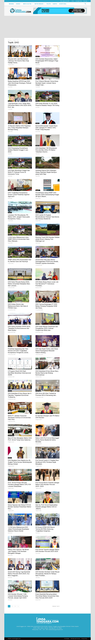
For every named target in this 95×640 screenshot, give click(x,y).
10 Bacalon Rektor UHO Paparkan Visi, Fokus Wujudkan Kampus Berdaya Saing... (19, 127)
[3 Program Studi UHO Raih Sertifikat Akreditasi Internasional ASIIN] (20, 363)
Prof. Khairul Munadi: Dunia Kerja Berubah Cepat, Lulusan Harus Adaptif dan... (46, 83)
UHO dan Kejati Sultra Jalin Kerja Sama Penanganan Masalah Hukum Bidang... (46, 350)
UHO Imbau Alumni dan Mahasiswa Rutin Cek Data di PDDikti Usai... (18, 306)
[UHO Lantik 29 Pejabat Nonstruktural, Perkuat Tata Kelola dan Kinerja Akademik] (47, 207)
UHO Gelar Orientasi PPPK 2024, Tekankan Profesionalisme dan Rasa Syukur (19, 328)
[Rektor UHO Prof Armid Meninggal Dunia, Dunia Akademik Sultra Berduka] (47, 430)
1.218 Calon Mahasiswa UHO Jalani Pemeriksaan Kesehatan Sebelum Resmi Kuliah (18, 529)
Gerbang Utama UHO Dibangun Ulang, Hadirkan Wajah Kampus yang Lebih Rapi (46, 172)
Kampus (55, 4)
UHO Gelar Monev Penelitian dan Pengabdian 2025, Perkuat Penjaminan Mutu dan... (46, 328)
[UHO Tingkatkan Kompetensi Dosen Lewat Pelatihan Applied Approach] (20, 185)
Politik (49, 4)
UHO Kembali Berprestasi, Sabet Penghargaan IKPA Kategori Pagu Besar (46, 61)
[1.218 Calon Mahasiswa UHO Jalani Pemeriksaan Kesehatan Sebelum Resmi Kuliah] (20, 519)
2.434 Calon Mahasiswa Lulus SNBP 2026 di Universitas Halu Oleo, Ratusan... (18, 239)
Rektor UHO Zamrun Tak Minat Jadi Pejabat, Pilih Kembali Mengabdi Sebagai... (18, 551)
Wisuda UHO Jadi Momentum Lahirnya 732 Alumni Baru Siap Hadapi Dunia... (18, 61)
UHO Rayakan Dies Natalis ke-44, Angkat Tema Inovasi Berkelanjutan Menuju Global (20, 462)
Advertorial (62, 4)
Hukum (18, 4)
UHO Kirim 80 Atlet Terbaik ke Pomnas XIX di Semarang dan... (46, 394)
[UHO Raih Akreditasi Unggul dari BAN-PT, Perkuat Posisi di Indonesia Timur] (20, 163)
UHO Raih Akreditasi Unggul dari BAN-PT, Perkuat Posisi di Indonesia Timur (19, 172)
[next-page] (18, 606)
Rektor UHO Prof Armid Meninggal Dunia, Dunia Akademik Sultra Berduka (47, 440)
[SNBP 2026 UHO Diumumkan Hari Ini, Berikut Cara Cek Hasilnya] (20, 252)
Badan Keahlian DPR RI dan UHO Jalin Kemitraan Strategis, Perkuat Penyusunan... (19, 83)
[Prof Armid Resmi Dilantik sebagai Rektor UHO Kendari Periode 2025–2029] (47, 475)
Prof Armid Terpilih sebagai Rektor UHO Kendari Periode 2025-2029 (47, 550)
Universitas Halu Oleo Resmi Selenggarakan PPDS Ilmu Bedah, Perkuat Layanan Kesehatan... (46, 261)
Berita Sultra (27, 4)
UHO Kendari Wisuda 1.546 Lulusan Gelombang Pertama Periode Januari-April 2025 (18, 596)
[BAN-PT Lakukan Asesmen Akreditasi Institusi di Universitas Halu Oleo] (20, 408)
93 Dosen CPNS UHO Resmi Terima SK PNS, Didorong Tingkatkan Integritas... (45, 529)
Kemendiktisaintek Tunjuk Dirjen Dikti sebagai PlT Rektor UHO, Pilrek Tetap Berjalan (46, 127)
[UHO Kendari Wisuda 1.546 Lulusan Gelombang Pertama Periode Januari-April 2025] (20, 586)
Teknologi (85, 1)
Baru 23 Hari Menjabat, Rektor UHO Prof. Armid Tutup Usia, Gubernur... (20, 439)
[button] (85, 4)
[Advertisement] (47, 27)
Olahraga (37, 234)
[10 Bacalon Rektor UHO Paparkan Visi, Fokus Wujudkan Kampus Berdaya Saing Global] (20, 118)
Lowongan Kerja (78, 1)
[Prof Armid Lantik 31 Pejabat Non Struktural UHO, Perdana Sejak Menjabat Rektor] (47, 452)
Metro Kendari (39, 4)
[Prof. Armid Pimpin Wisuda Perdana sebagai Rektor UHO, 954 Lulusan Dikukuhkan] (20, 475)
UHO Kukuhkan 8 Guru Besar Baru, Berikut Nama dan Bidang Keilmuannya (46, 373)
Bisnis (73, 1)
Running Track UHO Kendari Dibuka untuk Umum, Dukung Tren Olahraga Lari (47, 239)
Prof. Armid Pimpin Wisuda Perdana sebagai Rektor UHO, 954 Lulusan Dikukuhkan (19, 484)
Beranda (11, 4)
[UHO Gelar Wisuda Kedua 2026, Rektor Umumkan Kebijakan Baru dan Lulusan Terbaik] (20, 274)
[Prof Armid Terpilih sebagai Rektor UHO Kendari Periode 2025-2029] (47, 542)
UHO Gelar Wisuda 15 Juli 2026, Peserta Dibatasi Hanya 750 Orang (47, 104)
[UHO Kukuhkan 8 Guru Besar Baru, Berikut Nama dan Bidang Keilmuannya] (47, 363)
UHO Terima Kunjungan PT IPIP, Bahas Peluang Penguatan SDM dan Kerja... (46, 306)
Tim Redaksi (66, 638)
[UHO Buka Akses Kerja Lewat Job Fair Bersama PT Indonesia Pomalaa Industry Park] (47, 274)
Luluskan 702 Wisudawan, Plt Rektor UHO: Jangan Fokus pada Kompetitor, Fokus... (19, 217)
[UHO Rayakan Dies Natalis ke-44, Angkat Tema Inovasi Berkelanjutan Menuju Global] (20, 452)
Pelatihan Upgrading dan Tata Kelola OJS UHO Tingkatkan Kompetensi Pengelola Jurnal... (18, 350)
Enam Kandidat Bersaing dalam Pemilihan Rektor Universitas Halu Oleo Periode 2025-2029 (47, 596)
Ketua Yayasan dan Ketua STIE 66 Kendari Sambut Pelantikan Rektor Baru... (19, 507)
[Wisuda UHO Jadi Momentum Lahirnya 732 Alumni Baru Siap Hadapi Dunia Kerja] (20, 51)
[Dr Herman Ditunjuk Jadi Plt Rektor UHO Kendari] (47, 408)
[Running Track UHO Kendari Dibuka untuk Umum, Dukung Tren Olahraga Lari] (47, 229)
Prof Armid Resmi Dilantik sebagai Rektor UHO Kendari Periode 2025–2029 (47, 484)
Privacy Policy (84, 638)
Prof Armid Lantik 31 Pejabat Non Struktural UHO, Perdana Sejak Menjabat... (47, 462)
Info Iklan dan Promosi (75, 638)
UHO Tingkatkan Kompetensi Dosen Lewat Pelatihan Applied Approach (18, 194)
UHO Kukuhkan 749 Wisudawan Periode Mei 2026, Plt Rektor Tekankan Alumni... (46, 150)
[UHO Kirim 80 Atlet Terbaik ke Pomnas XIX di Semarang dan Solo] (47, 386)
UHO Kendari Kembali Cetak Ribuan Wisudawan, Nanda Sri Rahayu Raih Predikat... (47, 573)
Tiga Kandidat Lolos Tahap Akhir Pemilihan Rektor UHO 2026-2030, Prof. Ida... (19, 105)
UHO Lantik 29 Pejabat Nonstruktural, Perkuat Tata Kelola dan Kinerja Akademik (47, 217)
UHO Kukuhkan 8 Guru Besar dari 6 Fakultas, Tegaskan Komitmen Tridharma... (19, 395)
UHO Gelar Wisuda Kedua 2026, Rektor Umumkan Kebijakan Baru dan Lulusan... (19, 284)
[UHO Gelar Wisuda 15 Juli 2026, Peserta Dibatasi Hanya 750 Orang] (47, 96)
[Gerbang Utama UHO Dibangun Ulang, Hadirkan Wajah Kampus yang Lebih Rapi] (47, 163)
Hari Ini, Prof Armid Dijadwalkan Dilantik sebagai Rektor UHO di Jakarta (46, 507)
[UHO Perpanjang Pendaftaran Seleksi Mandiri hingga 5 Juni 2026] (20, 140)
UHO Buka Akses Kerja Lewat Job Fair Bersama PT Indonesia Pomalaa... (46, 284)
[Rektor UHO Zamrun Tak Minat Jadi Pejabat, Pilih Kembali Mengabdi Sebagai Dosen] (20, 542)
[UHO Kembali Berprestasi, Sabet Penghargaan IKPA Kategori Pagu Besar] (47, 51)
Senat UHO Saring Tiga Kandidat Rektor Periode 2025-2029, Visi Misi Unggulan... (19, 573)
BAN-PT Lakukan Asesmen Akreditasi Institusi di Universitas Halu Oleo (19, 417)
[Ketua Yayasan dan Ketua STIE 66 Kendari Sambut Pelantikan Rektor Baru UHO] (20, 497)
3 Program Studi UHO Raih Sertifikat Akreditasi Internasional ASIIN (19, 373)
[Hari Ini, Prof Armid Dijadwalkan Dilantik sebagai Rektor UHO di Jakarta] (47, 497)
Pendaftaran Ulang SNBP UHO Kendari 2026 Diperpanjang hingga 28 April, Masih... (47, 194)
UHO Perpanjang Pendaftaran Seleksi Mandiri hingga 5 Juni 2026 (18, 150)
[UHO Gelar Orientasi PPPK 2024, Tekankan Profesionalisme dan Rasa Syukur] (20, 319)
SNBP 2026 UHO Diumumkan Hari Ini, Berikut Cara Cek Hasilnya (19, 260)
